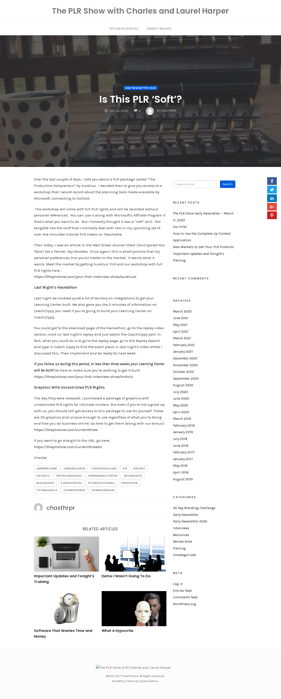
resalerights (133, 475)
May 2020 (180, 405)
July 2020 (180, 392)
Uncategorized (184, 555)
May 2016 (180, 466)
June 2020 (181, 398)
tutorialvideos (46, 490)
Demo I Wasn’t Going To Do (126, 576)
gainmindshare (46, 468)
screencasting (71, 482)
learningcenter (74, 468)
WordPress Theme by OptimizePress (135, 681)
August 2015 (183, 479)
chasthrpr (61, 508)
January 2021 (183, 352)
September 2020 (186, 379)
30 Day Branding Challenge (194, 508)
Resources (181, 535)
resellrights (45, 482)
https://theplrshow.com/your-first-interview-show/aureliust (85, 276)
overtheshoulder (104, 468)
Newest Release (159, 28)
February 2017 (184, 452)
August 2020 (183, 385)
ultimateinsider (74, 490)
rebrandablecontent (103, 475)
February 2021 (184, 345)
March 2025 (182, 311)
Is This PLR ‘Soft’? (140, 99)
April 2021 (181, 332)
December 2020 (185, 358)
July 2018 (180, 439)
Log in (178, 584)
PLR (125, 468)
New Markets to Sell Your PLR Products (203, 247)
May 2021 (180, 325)
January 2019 (183, 432)
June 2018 (180, 446)
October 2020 (183, 372)
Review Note (182, 541)
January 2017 (183, 459)
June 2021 (180, 318)
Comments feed (185, 597)
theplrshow (129, 482)
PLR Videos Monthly (124, 28)
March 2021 (182, 338)
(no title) (180, 227)
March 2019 (182, 419)
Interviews (181, 528)
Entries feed (182, 591)
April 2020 (181, 412)
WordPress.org (184, 604)
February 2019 (184, 425)
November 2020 (185, 365)
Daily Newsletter (185, 515)
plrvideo (139, 468)
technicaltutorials (101, 482)
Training (179, 548)
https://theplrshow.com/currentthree (66, 429)
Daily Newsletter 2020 (140, 87)
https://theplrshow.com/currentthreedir (68, 447)
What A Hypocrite (117, 630)
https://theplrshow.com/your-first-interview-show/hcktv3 (83, 376)
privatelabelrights (69, 475)
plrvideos (43, 475)
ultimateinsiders (103, 490)
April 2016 (181, 472)
